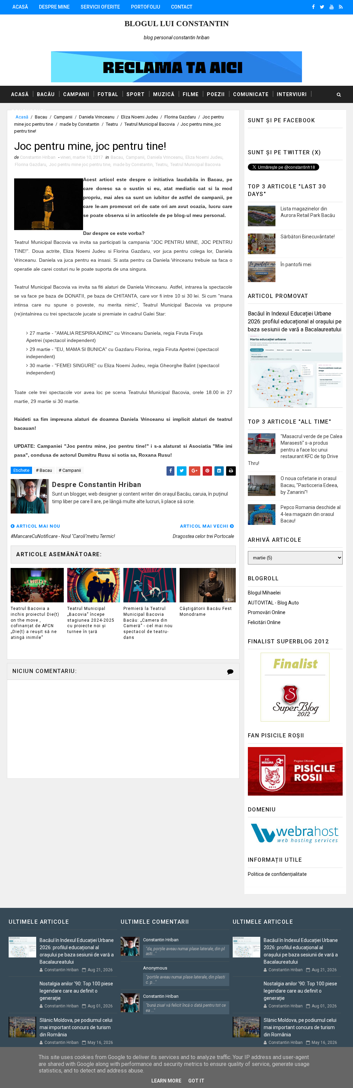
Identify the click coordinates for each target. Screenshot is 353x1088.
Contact (181, 7)
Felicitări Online (264, 622)
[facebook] (313, 7)
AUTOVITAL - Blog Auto (273, 602)
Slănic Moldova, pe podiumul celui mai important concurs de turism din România (76, 1027)
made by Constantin (79, 124)
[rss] (340, 7)
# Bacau (44, 470)
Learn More (166, 1081)
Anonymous (155, 968)
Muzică (163, 94)
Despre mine (54, 7)
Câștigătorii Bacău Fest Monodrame (206, 611)
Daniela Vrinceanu (165, 157)
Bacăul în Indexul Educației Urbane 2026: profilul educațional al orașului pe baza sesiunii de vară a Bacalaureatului (295, 321)
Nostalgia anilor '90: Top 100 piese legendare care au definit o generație (76, 991)
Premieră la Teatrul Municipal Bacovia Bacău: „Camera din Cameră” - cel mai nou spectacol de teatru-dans (148, 623)
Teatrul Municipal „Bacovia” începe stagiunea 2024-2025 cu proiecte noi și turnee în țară (90, 620)
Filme (191, 94)
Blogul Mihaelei (264, 592)
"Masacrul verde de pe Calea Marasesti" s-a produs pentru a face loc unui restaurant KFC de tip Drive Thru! (295, 450)
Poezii (216, 94)
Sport (136, 94)
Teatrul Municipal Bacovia (149, 124)
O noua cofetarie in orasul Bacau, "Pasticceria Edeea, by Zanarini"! (309, 485)
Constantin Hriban (161, 939)
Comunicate (251, 94)
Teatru (112, 124)
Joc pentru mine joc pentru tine (79, 164)
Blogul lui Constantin (176, 23)
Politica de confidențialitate (277, 874)
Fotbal (108, 94)
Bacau (117, 157)
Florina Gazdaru (30, 164)
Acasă (20, 7)
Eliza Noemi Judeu (203, 157)
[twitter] (322, 7)
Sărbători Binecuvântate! (308, 236)
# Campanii (70, 470)
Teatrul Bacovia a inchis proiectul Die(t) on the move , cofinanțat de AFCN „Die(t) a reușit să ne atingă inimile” (35, 623)
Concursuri (28, 111)
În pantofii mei (296, 264)
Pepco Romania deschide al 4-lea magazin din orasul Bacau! (311, 514)
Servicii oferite (100, 7)
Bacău (46, 94)
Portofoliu (145, 7)
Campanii (76, 94)
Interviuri (292, 94)
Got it (196, 1081)
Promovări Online (266, 612)
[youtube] (331, 7)
